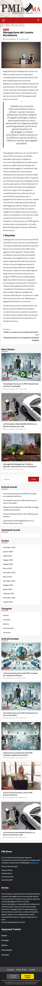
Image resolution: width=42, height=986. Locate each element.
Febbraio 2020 (8, 593)
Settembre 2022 (9, 572)
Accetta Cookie (27, 976)
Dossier (6, 29)
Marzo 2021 (7, 577)
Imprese (6, 624)
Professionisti (8, 628)
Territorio (6, 632)
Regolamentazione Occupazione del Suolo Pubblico (21, 337)
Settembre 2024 (9, 547)
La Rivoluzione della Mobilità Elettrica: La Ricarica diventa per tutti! (18, 522)
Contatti (32, 970)
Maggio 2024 (8, 560)
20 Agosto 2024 (22, 389)
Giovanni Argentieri (10, 39)
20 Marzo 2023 (19, 469)
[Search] (38, 20)
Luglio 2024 (7, 556)
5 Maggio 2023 (22, 429)
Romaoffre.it (34, 863)
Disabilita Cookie (13, 976)
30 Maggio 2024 (22, 797)
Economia (6, 620)
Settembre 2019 (9, 598)
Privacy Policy (21, 970)
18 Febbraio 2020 (24, 39)
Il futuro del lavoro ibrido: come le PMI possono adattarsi (20, 515)
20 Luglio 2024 (22, 758)
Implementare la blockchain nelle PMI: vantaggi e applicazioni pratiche (20, 508)
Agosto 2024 (8, 552)
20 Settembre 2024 (20, 678)
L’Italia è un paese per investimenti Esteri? (20, 330)
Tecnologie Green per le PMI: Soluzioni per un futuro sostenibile (20, 501)
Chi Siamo (10, 970)
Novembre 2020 (9, 581)
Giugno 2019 (8, 602)
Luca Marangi (8, 469)
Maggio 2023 (8, 564)
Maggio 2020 (8, 585)
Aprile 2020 (7, 589)
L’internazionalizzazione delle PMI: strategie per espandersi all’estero (20, 495)
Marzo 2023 (7, 568)
